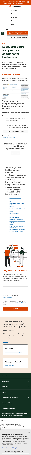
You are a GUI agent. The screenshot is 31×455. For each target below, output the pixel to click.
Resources (14, 21)
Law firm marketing (14, 217)
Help (12, 24)
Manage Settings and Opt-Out (15, 451)
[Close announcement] (28, 2)
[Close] (29, 432)
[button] (15, 376)
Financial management (15, 213)
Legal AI (11, 224)
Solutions (14, 10)
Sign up (15, 309)
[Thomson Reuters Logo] (15, 6)
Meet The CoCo (19, 3)
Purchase (14, 17)
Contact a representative (8, 137)
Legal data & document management (17, 203)
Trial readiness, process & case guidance (17, 221)
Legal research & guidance (16, 219)
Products (14, 14)
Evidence (12, 211)
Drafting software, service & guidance (17, 209)
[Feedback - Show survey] (1, 422)
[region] (15, 442)
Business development (15, 198)
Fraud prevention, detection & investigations (17, 227)
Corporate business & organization (17, 200)
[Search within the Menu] (2, 33)
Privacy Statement (7, 297)
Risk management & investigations (17, 232)
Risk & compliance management (17, 229)
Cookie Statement (6, 448)
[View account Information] (6, 29)
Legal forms (12, 206)
